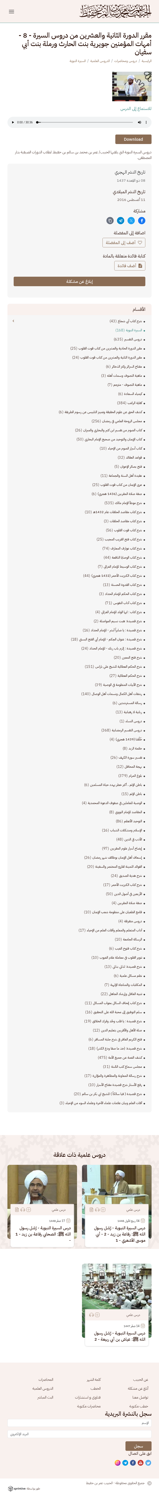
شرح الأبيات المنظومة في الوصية (122, 684)
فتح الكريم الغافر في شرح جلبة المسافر (118, 1039)
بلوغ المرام (135, 775)
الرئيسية (147, 60)
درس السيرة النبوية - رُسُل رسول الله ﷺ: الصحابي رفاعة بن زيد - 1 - (43, 1234)
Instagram (118, 1463)
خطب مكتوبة (138, 1406)
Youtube (141, 1463)
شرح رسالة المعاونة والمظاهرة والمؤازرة (117, 1075)
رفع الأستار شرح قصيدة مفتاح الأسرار (119, 1084)
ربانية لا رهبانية (133, 712)
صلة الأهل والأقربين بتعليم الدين (121, 1030)
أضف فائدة (127, 266)
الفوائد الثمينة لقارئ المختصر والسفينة (118, 866)
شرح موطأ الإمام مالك (128, 502)
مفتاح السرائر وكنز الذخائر (127, 366)
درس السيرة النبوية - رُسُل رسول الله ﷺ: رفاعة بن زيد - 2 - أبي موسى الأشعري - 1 (119, 1234)
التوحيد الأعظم (133, 821)
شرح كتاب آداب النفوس (127, 602)
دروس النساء (133, 721)
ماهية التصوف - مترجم (127, 384)
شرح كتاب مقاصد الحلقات (126, 521)
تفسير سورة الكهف (130, 757)
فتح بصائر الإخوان (131, 466)
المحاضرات (46, 1379)
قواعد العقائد (134, 457)
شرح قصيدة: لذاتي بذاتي (127, 966)
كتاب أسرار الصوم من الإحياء (125, 448)
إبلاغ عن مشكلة (79, 281)
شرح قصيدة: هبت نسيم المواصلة (121, 621)
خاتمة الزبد (135, 748)
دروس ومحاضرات (125, 60)
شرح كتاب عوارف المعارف (126, 548)
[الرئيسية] (115, 11)
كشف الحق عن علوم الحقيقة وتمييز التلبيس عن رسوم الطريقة (103, 412)
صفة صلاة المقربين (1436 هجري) (120, 493)
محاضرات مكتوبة (89, 1406)
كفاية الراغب (135, 402)
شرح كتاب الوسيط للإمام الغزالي (123, 566)
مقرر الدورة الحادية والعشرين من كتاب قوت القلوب (110, 348)
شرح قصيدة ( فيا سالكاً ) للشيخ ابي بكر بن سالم (112, 1093)
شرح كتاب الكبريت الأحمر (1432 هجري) (116, 575)
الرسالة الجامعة (132, 939)
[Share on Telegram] (120, 220)
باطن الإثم (136, 793)
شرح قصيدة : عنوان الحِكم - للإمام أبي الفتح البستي (110, 639)
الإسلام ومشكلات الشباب (126, 830)
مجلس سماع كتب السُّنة (126, 1066)
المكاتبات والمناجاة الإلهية (126, 984)
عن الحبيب (140, 1379)
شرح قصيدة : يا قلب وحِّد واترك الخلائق (117, 1021)
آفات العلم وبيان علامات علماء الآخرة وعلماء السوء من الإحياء (103, 1103)
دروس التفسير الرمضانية (127, 730)
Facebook (133, 1463)
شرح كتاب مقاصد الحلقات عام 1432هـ (117, 512)
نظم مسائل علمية (131, 975)
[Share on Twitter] (131, 220)
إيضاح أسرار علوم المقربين (126, 848)
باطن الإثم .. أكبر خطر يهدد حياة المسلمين (116, 784)
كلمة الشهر (94, 1379)
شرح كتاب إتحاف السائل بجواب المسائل (117, 1003)
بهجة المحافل (133, 766)
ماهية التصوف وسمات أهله (124, 375)
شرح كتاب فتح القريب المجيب (123, 539)
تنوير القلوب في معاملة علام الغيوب (121, 957)
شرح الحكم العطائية (130, 675)
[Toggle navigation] (12, 11)
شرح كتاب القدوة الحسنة (126, 584)
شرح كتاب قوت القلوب (128, 530)
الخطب (95, 1388)
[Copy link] (110, 220)
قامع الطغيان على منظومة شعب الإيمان (117, 912)
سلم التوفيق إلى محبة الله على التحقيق (117, 1012)
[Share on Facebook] (141, 220)
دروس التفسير (133, 339)
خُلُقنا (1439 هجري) (129, 739)
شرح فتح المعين (132, 657)
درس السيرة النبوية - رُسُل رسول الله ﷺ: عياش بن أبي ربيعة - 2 (119, 1336)
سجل (138, 1446)
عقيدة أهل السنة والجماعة (125, 475)
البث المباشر (45, 1397)
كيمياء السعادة (133, 393)
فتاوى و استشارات (88, 1397)
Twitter (148, 1463)
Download (133, 139)
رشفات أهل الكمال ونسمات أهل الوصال (117, 693)
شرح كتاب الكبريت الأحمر (126, 884)
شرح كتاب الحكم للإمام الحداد (123, 593)
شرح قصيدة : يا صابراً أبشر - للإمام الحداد (116, 630)
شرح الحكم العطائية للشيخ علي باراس (118, 666)
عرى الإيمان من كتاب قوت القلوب (121, 484)
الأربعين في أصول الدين (128, 893)
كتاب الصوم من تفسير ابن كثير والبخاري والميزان (112, 430)
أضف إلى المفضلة (121, 242)
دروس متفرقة (133, 921)
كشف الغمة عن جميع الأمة (125, 1057)
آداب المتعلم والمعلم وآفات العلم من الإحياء (114, 930)
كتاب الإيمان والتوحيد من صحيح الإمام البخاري (113, 439)
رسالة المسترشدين (130, 703)
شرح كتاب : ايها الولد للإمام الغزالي (121, 612)
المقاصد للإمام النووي (128, 812)
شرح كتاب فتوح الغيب (128, 948)
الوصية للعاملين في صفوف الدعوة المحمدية (115, 803)
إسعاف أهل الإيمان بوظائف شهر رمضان (117, 857)
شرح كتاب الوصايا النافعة (127, 557)
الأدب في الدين (133, 839)
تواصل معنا (140, 1397)
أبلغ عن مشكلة (138, 1388)
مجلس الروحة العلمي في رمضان (122, 421)
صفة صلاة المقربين (130, 903)
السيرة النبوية (78, 60)
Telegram (125, 1463)
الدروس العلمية (100, 60)
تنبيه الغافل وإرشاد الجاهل (125, 993)
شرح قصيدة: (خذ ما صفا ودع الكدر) (119, 1048)
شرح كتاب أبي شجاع (130, 321)
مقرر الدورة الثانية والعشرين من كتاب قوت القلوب (111, 357)
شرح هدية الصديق (130, 875)
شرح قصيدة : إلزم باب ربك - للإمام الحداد (115, 648)
